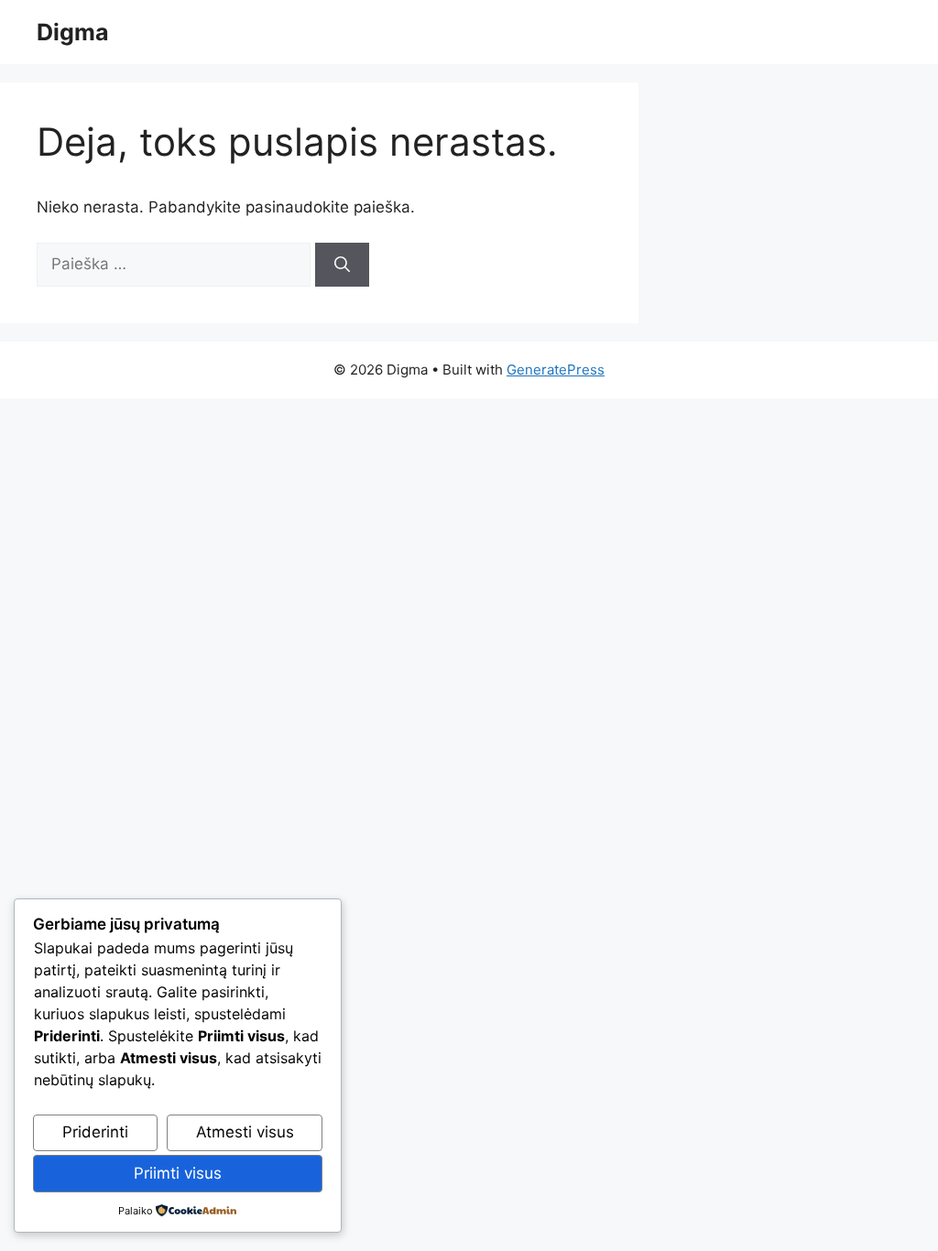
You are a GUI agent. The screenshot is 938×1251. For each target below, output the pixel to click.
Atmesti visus (245, 1132)
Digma (73, 32)
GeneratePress (556, 369)
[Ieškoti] (342, 265)
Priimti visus (178, 1173)
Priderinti (95, 1132)
